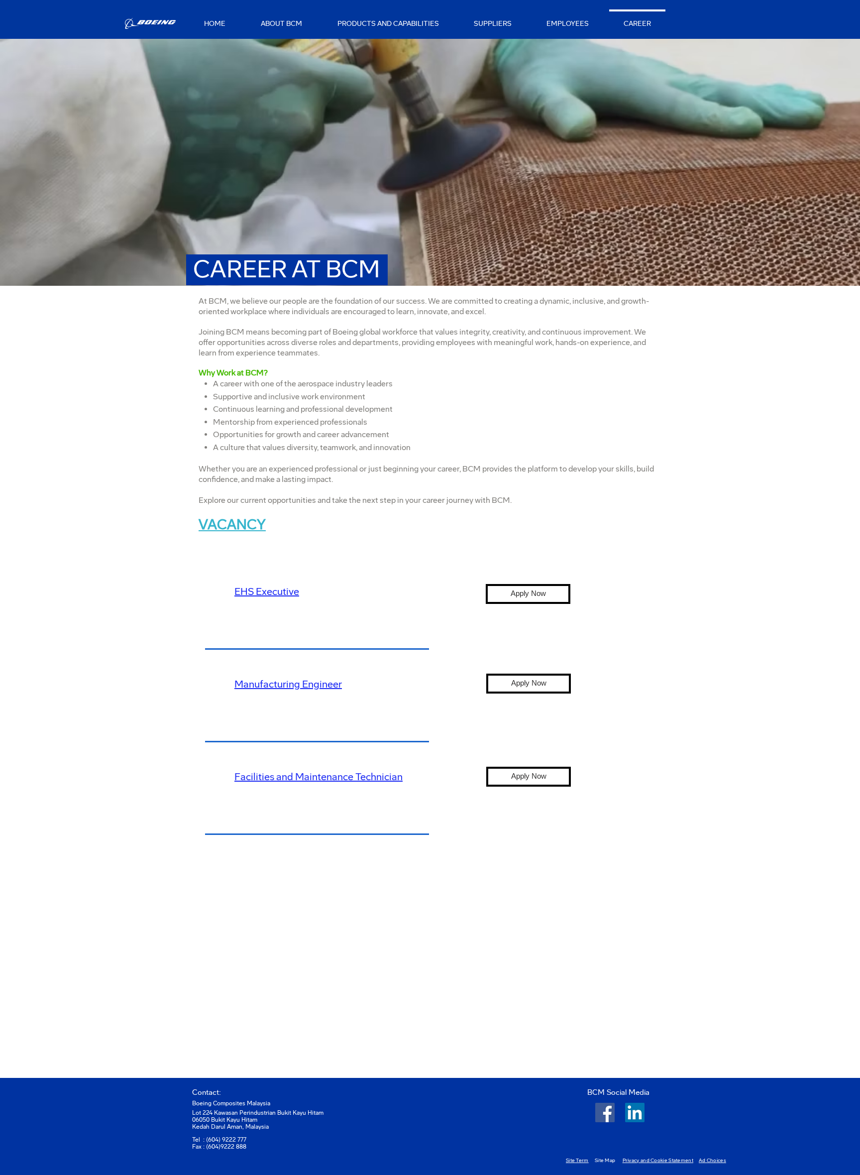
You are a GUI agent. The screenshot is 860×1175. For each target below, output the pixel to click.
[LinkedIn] (635, 1112)
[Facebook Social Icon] (605, 1112)
